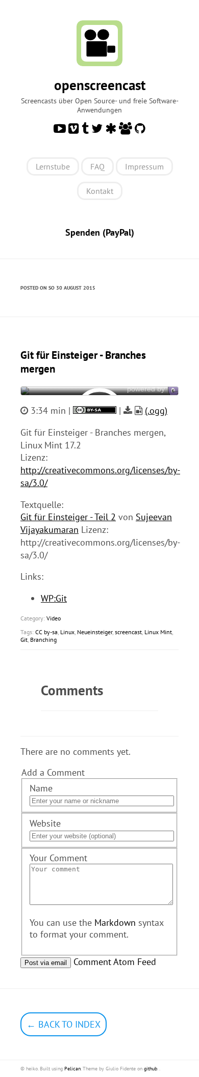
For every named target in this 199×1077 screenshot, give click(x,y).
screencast (128, 632)
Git (24, 639)
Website (45, 823)
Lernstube (53, 166)
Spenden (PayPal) (99, 232)
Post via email (45, 963)
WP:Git (54, 598)
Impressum (144, 166)
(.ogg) (156, 410)
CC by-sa (46, 632)
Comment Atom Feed (114, 962)
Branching (43, 639)
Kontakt (99, 191)
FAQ (97, 166)
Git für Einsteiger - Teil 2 (68, 517)
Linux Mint (158, 632)
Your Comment (58, 858)
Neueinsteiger (94, 632)
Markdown (115, 922)
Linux (67, 632)
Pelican (72, 1068)
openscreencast (99, 85)
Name (41, 788)
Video (53, 618)
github (150, 1068)
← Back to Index (64, 1024)
